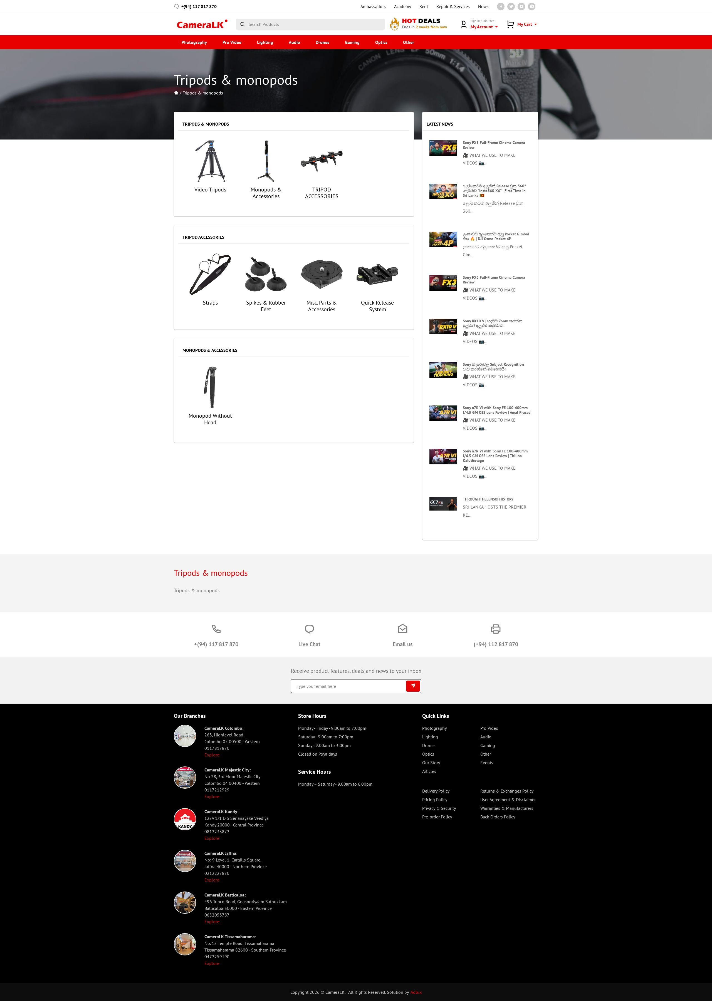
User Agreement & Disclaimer (508, 799)
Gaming (352, 42)
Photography (194, 42)
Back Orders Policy (497, 817)
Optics (381, 42)
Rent (423, 6)
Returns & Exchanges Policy (506, 791)
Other (408, 42)
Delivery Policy (435, 791)
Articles (429, 771)
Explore (211, 755)
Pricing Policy (434, 799)
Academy (402, 6)
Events (486, 762)
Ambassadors (373, 6)
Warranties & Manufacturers (506, 808)
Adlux (416, 992)
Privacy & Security (439, 808)
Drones (322, 42)
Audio (294, 42)
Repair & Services (453, 6)
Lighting (265, 42)
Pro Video (231, 42)
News (483, 6)
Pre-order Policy (437, 817)
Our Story (431, 762)
